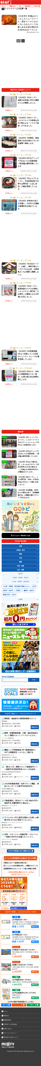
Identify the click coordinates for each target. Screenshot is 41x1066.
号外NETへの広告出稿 (10, 1024)
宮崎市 (18, 590)
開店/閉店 (27, 6)
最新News (13, 6)
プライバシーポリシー (10, 1033)
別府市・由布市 (8, 590)
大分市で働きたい (12, 714)
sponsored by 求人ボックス (28, 713)
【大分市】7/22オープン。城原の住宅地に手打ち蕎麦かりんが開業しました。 (28, 100)
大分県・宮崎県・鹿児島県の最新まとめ (16, 586)
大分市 (34, 586)
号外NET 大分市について (11, 1037)
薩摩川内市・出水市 (9, 594)
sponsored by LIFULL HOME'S (27, 912)
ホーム (6, 1011)
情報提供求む (7, 1020)
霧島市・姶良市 (29, 590)
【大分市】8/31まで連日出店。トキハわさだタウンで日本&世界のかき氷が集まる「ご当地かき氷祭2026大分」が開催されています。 (28, 467)
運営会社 (6, 1015)
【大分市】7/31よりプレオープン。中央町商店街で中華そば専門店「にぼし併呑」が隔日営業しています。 (28, 183)
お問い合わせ (7, 1028)
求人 (20, 6)
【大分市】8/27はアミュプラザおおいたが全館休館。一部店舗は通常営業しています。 (28, 453)
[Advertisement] (20, 66)
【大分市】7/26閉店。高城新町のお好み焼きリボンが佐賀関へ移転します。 (28, 140)
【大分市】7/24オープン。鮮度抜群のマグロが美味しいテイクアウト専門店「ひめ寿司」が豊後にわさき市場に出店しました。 (28, 291)
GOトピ (4, 6)
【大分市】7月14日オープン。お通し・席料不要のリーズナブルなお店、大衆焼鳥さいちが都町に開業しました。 (28, 269)
